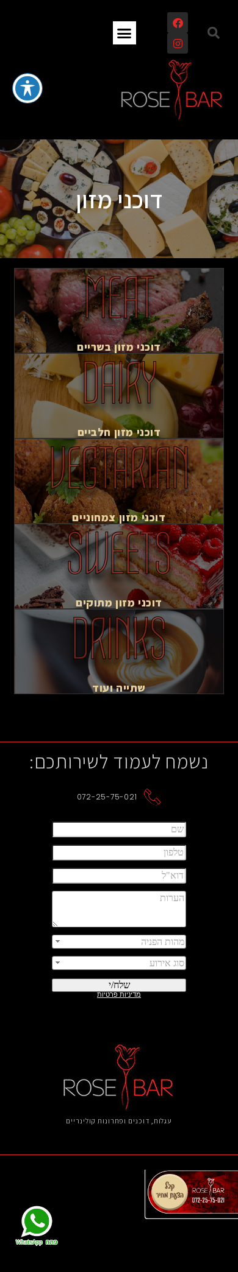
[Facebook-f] (177, 22)
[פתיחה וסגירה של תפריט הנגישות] (27, 88)
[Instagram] (177, 43)
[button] (213, 33)
